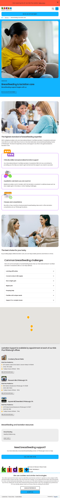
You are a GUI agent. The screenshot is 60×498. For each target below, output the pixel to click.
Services (7, 17)
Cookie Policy (5, 496)
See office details (7, 372)
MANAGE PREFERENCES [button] (30, 488)
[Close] (58, 2)
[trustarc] (55, 496)
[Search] (53, 8)
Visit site (7, 438)
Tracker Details (18, 496)
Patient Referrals (33, 469)
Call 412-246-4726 (30, 457)
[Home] (2, 17)
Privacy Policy (11, 496)
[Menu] (57, 8)
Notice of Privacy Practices (37, 467)
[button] (28, 317)
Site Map (30, 471)
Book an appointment (30, 14)
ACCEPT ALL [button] (30, 492)
